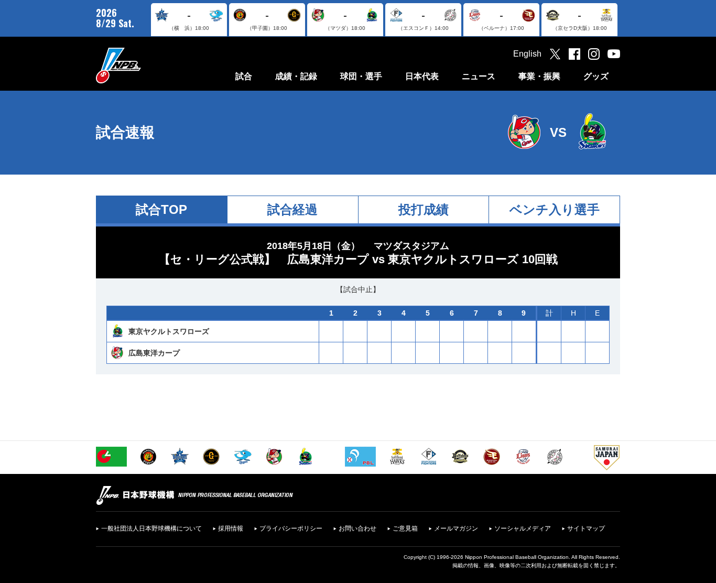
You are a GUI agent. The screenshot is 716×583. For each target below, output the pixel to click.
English (527, 53)
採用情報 (230, 528)
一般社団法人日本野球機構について (151, 528)
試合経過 (292, 209)
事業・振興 (539, 76)
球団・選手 (361, 76)
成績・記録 (296, 76)
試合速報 (125, 132)
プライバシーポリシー (290, 528)
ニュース (478, 76)
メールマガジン (456, 528)
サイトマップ (586, 528)
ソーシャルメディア (522, 528)
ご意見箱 (405, 528)
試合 (243, 76)
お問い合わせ (357, 528)
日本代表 (422, 76)
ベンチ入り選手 (554, 209)
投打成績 (423, 209)
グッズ (596, 76)
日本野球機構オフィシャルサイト (144, 65)
